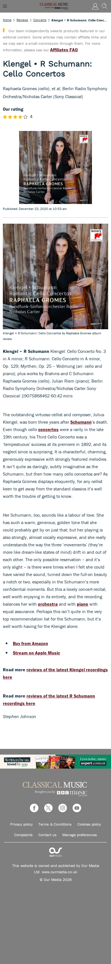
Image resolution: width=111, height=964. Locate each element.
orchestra (48, 604)
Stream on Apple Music (36, 653)
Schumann (81, 422)
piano (82, 604)
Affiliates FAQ (64, 49)
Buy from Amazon (30, 643)
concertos (48, 429)
